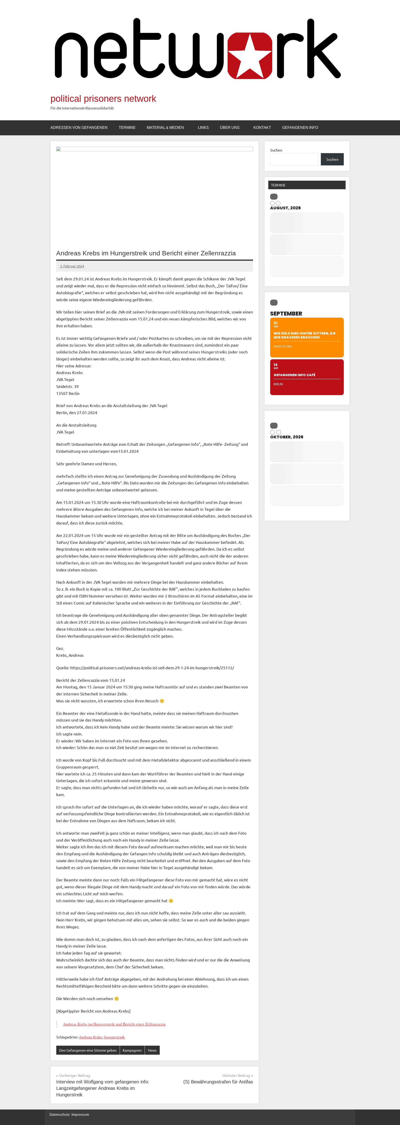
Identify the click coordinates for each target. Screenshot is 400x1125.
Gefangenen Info (300, 128)
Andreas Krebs (90, 1037)
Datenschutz (60, 1114)
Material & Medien (165, 128)
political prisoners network (103, 98)
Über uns (230, 128)
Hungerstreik (114, 1037)
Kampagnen (132, 1050)
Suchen (276, 150)
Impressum (80, 1114)
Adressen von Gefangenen (79, 128)
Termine (127, 128)
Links (203, 128)
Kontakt (262, 128)
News (152, 1050)
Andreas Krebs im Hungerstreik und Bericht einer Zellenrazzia (114, 1024)
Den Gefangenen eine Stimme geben (88, 1050)
